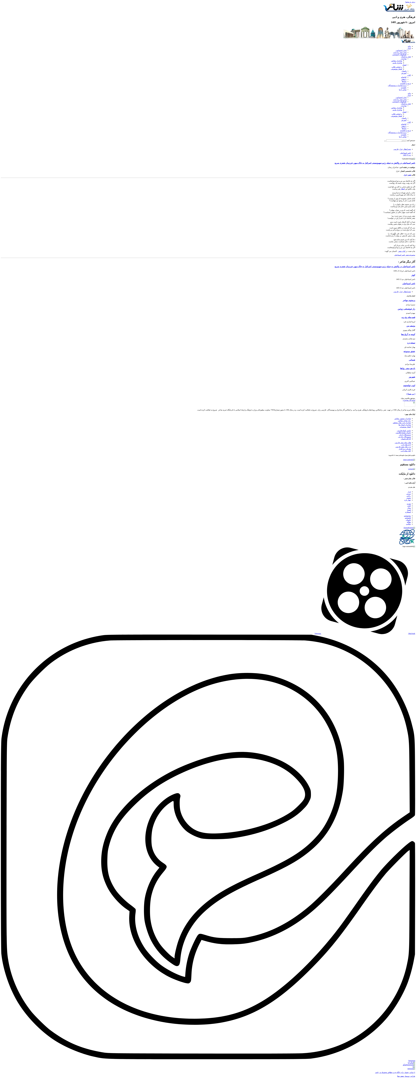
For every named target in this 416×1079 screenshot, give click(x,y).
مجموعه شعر (410, 255)
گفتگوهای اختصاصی (399, 55)
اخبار (409, 48)
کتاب (409, 75)
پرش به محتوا (410, 2)
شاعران (403, 59)
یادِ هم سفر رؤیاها (407, 368)
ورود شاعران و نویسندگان (397, 85)
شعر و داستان (406, 57)
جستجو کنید (411, 140)
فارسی (395, 149)
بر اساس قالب (397, 67)
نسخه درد (411, 343)
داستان (403, 71)
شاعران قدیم (397, 63)
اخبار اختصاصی (401, 50)
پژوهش (403, 79)
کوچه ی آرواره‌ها (408, 334)
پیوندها (404, 81)
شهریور (412, 377)
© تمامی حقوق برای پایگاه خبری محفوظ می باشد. (395, 1072)
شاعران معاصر (396, 61)
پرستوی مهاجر (409, 300)
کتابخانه (403, 77)
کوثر (413, 275)
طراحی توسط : (406, 1076)
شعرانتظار (407, 149)
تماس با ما (402, 90)
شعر (409, 175)
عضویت (403, 87)
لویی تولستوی (409, 385)
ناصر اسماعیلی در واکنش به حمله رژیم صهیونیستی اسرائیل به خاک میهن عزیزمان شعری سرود (375, 163)
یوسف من (410, 326)
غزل (400, 149)
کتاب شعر (401, 251)
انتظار (403, 189)
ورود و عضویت (405, 83)
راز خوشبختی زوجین (406, 309)
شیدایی (412, 360)
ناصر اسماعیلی (399, 255)
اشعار (404, 65)
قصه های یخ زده (408, 317)
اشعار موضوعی (396, 69)
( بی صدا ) (411, 394)
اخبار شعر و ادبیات (399, 52)
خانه (409, 46)
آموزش (403, 73)
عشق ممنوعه (409, 351)
